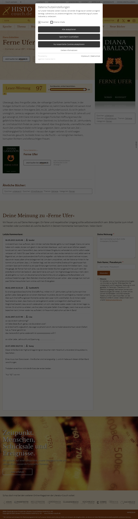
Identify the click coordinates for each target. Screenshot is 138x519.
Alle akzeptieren (69, 29)
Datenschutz (95, 56)
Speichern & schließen (69, 36)
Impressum (85, 56)
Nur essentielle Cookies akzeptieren (69, 44)
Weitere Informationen (69, 50)
